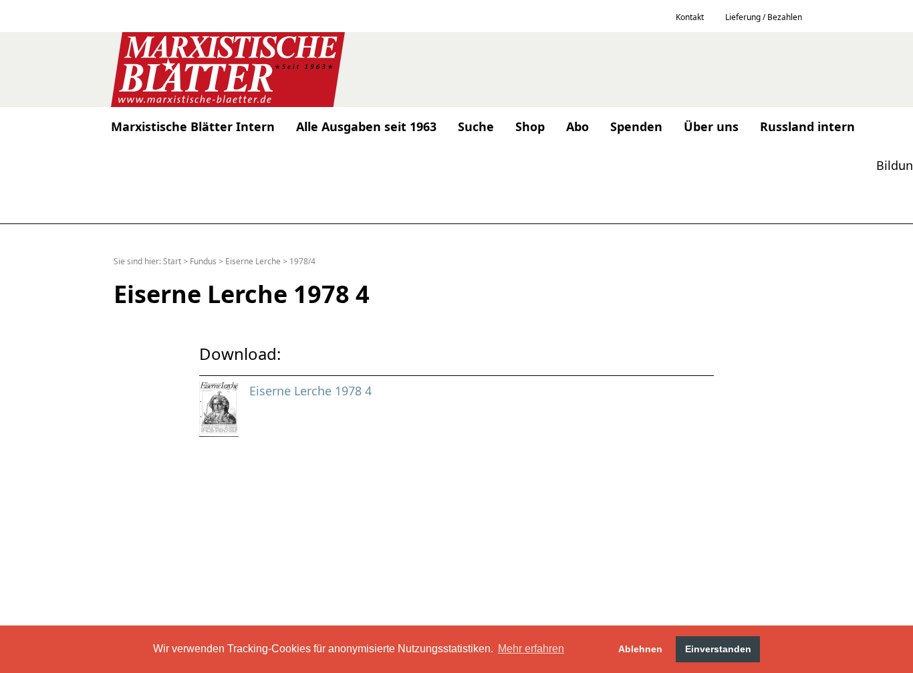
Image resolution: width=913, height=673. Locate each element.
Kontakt (690, 17)
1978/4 (302, 261)
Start (172, 261)
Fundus (203, 261)
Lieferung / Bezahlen (763, 17)
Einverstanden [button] (718, 649)
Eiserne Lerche (253, 261)
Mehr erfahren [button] (531, 648)
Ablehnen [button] (640, 649)
